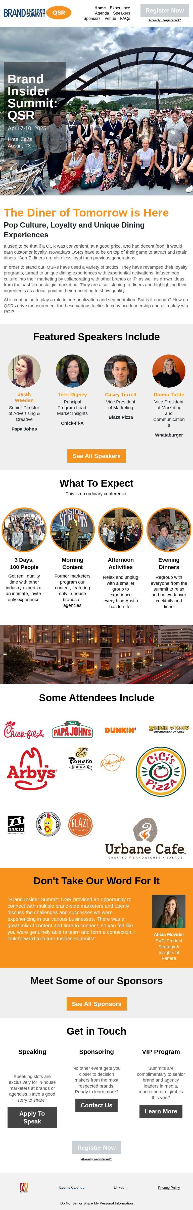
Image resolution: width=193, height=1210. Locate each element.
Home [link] (100, 8)
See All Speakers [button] (97, 456)
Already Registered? (165, 20)
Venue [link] (110, 18)
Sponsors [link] (92, 18)
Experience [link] (120, 8)
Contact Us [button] (96, 1105)
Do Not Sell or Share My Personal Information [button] (96, 1203)
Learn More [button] (161, 1111)
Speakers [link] (121, 13)
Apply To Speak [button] (32, 1117)
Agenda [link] (102, 13)
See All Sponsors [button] (96, 1004)
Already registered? (96, 1159)
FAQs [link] (125, 18)
